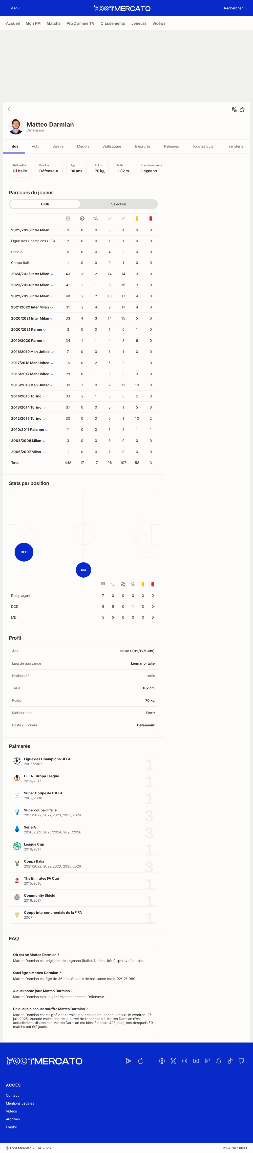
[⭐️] (242, 109)
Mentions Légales (20, 1103)
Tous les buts (202, 146)
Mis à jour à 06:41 (235, 1148)
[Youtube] (196, 1061)
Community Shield (39, 895)
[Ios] (140, 1061)
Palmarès (171, 146)
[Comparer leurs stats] (234, 109)
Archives (13, 1119)
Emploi (11, 1127)
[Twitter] (173, 1061)
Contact (12, 1095)
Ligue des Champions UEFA (33, 241)
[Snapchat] (218, 1061)
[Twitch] (241, 1061)
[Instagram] (184, 1061)
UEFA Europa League (41, 776)
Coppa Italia (21, 263)
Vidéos (11, 1111)
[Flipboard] (207, 1061)
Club (45, 204)
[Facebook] (162, 1061)
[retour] (11, 109)
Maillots (83, 146)
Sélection (118, 204)
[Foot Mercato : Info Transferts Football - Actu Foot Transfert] (121, 8)
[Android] (129, 1061)
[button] (12, 8)
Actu (35, 146)
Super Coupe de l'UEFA (43, 793)
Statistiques (112, 146)
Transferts (235, 146)
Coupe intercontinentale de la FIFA (53, 912)
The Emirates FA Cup (41, 878)
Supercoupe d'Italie (40, 810)
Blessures (142, 146)
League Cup (34, 844)
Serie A (16, 252)
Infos (14, 146)
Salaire (58, 146)
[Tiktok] (230, 1061)
